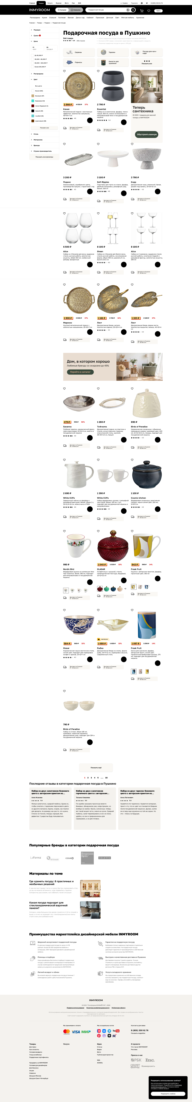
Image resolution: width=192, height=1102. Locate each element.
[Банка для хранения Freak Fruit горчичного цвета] (147, 671)
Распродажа (35, 18)
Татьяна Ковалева (83, 797)
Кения (66, 109)
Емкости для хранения (114, 62)
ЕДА (98, 1060)
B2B (79, 3)
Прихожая (100, 18)
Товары (41, 3)
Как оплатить (34, 1049)
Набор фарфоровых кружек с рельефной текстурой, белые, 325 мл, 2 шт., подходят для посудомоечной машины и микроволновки (113, 503)
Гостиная (62, 18)
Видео (99, 1049)
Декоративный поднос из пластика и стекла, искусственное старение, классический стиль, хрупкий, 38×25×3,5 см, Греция (111, 432)
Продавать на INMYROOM (38, 1063)
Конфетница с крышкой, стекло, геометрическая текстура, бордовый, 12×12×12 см (111, 573)
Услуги (49, 3)
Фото (67, 3)
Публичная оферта (118, 1008)
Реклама (134, 1049)
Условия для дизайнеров (38, 1065)
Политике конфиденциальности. (166, 1086)
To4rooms (102, 426)
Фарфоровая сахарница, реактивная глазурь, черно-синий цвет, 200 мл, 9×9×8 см (145, 502)
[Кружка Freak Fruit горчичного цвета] (134, 587)
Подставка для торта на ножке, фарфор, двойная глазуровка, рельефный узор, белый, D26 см (112, 186)
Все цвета (38, 86)
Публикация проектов (105, 1055)
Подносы (78, 62)
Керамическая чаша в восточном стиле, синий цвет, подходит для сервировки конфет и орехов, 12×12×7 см (78, 652)
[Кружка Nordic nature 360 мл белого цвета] (86, 590)
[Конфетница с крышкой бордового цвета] (100, 589)
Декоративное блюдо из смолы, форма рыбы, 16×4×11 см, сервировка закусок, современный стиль (112, 652)
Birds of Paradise (139, 426)
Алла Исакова (37, 797)
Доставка (32, 1047)
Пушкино (134, 3)
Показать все (44, 128)
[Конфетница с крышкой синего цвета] (113, 589)
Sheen (100, 251)
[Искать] (133, 10)
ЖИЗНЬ (100, 1063)
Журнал (58, 3)
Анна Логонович (126, 797)
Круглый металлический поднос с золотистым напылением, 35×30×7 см (77, 326)
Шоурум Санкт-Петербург (38, 1078)
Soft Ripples (103, 182)
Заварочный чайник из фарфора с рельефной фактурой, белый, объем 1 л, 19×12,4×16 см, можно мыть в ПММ (78, 502)
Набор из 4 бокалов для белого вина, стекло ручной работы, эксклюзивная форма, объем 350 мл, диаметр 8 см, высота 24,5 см (111, 257)
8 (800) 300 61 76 (157, 3)
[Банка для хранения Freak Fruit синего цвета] (134, 671)
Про (73, 3)
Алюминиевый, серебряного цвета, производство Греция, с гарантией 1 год (78, 185)
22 (106, 778)
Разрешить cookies (168, 1094)
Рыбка (100, 648)
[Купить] (90, 120)
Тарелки (112, 52)
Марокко (67, 323)
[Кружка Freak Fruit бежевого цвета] (140, 587)
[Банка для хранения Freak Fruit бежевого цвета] (140, 671)
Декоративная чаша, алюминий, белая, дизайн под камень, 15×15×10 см (146, 185)
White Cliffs (69, 498)
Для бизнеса (33, 1068)
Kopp (133, 182)
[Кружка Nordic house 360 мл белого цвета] (79, 590)
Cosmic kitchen (138, 498)
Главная (32, 3)
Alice (65, 251)
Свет (117, 18)
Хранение (140, 18)
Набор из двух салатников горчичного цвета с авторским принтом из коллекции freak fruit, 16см (93, 794)
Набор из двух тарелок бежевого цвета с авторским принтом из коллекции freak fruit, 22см (137, 793)
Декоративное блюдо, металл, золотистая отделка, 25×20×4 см (109, 326)
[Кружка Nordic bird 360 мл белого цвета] (66, 590)
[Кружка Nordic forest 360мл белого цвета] (72, 590)
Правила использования (75, 1008)
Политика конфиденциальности (97, 1008)
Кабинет (90, 18)
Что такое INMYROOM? (139, 1047)
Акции (31, 1070)
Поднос (67, 182)
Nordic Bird (68, 569)
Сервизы (78, 52)
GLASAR (101, 569)
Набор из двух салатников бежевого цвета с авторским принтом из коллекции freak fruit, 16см (50, 793)
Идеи (99, 1044)
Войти (158, 11)
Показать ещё (96, 768)
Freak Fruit (136, 569)
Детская (109, 18)
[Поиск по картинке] (128, 10)
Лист (99, 323)
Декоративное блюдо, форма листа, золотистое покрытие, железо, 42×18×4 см (146, 327)
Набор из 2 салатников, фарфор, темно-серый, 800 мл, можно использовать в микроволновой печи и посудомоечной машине (112, 114)
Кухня (44, 18)
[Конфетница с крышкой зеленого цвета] (106, 589)
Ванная (71, 18)
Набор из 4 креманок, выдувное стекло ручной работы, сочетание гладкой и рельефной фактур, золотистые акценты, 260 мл (147, 257)
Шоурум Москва (35, 1076)
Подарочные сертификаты (39, 1057)
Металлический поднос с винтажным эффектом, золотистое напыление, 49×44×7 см (77, 113)
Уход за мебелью (35, 1055)
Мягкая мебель (127, 18)
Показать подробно (138, 1033)
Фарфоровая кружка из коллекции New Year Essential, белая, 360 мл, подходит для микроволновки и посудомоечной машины (78, 574)
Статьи (99, 1047)
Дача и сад (80, 18)
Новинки (32, 1073)
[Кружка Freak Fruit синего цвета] (147, 587)
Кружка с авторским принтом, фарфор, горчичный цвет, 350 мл (146, 572)
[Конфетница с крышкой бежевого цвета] (120, 589)
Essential (101, 109)
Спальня (52, 18)
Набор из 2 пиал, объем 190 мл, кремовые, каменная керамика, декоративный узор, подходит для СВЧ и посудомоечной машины (79, 734)
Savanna (67, 426)
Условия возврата (35, 1052)
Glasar (66, 648)
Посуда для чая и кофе (149, 52)
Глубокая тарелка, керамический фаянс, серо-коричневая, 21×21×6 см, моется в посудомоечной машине (79, 431)
